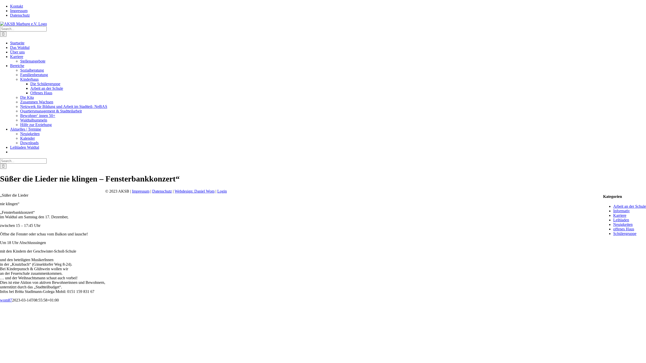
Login (222, 191)
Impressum (140, 191)
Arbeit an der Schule (629, 206)
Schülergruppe (624, 233)
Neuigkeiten (623, 224)
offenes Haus (623, 229)
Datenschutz (162, 191)
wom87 (6, 300)
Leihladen (621, 220)
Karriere (619, 215)
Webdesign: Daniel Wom (194, 191)
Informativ (621, 211)
